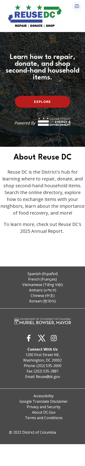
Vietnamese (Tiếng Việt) (42, 284)
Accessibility (44, 395)
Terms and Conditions (44, 417)
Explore (42, 102)
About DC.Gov (44, 412)
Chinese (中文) (43, 295)
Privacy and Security (44, 406)
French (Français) (42, 279)
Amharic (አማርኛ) (42, 290)
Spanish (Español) (42, 273)
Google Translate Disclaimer (43, 401)
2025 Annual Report (41, 231)
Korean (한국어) (42, 301)
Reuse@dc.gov (48, 376)
